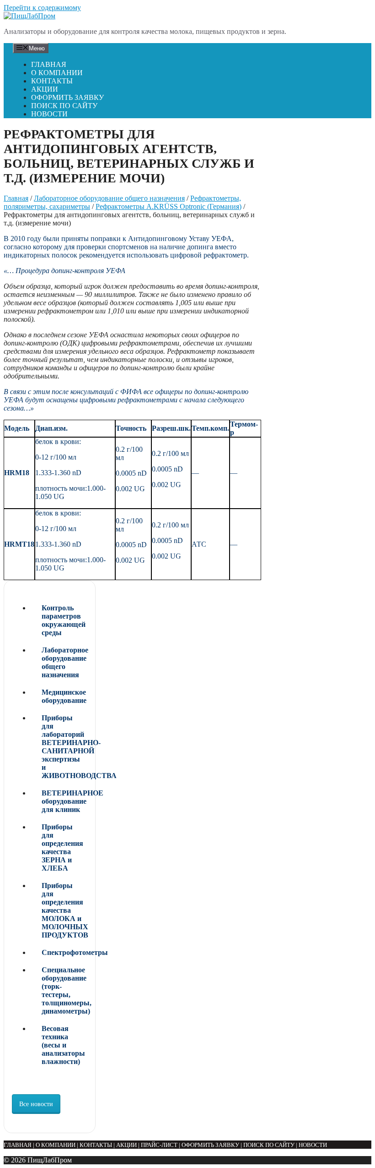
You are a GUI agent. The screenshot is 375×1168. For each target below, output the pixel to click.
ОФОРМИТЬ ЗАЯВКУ (67, 97)
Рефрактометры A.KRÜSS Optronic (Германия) (168, 206)
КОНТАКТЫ (52, 81)
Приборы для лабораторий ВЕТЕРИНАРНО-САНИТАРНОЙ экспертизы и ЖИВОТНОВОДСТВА (64, 746)
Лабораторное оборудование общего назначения (109, 198)
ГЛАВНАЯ (48, 64)
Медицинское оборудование (64, 696)
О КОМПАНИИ (57, 73)
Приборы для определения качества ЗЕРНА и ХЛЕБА (62, 847)
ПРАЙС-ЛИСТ (159, 1144)
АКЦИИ (44, 89)
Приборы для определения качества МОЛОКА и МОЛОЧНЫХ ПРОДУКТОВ (64, 910)
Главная (16, 198)
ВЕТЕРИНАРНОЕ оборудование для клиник (64, 801)
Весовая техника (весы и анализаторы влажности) (63, 1045)
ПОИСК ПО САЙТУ (64, 106)
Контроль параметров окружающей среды (64, 620)
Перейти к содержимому (42, 7)
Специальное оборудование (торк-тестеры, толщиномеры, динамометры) (64, 990)
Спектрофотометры (64, 952)
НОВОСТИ (49, 114)
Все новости (36, 1104)
